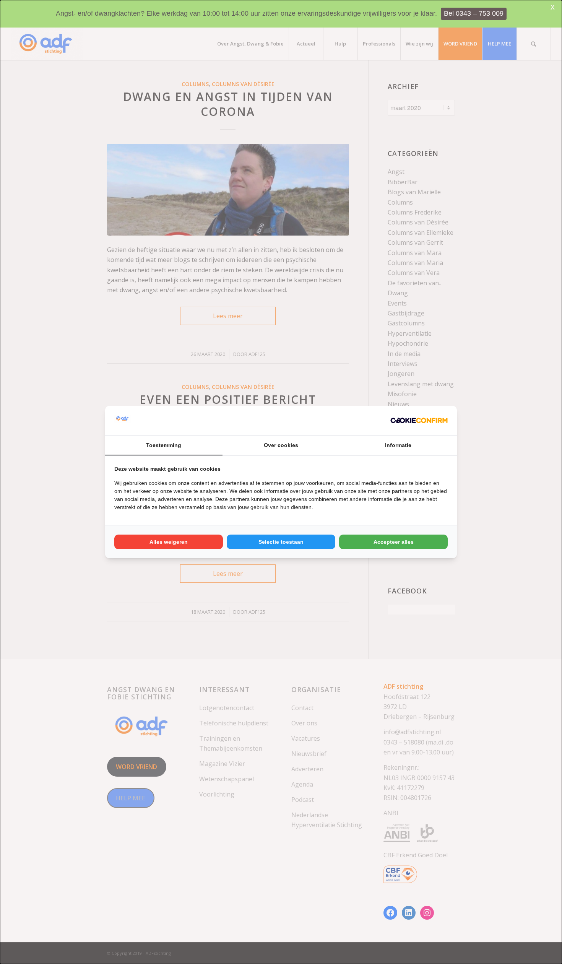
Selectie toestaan (281, 542)
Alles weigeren (168, 542)
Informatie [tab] (398, 445)
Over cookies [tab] (281, 445)
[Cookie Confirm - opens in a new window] (419, 420)
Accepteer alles (394, 542)
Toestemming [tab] (163, 445)
